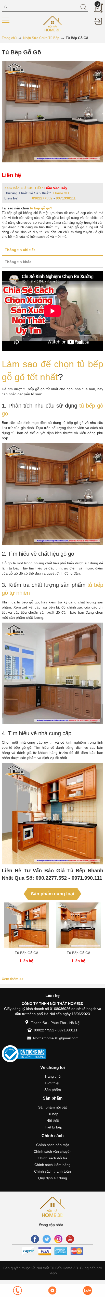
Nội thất (52, 1120)
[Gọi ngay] (17, 1290)
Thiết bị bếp (52, 1127)
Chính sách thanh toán (52, 1171)
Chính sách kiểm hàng (52, 1165)
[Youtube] (70, 1239)
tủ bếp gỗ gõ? (41, 208)
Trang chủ (52, 1076)
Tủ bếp (52, 1114)
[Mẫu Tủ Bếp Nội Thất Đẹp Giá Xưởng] (52, 23)
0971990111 (66, 198)
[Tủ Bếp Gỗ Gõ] (26, 925)
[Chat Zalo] (87, 1290)
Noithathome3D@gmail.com (55, 1038)
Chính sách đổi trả (52, 1158)
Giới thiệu (52, 1083)
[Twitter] (47, 1239)
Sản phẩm (52, 1090)
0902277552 (42, 198)
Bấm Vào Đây (55, 188)
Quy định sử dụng (52, 1178)
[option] (26, 938)
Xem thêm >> (12, 979)
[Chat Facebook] (52, 1290)
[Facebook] (35, 1239)
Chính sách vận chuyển (53, 1151)
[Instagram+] (58, 1239)
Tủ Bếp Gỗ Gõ (26, 953)
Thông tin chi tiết (20, 250)
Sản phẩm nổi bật (52, 1107)
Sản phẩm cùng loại (52, 893)
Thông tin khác (18, 262)
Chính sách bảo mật (52, 1145)
